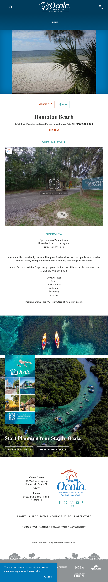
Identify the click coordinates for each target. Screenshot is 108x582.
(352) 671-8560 (84, 123)
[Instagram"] (71, 502)
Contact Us (58, 516)
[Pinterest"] (83, 502)
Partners (44, 527)
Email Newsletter (51, 449)
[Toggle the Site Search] (10, 6)
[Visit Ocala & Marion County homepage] (54, 7)
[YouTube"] (77, 502)
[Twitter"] (65, 502)
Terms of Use (29, 527)
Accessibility (78, 527)
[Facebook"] (59, 502)
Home (55, 22)
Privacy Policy (60, 527)
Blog (35, 516)
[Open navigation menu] (101, 7)
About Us (23, 516)
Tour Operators (79, 516)
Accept (47, 576)
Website (44, 104)
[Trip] (72, 506)
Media (44, 516)
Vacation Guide (17, 449)
